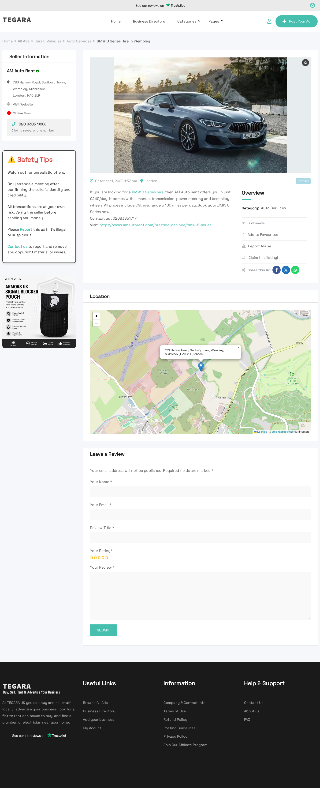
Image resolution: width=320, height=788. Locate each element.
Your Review (102, 567)
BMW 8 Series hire (148, 192)
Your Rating (101, 550)
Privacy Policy (175, 736)
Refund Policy (175, 719)
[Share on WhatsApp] (295, 270)
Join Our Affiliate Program (185, 745)
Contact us (17, 246)
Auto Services (273, 208)
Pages (213, 21)
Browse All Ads (95, 702)
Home (116, 21)
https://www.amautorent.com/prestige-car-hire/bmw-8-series (155, 224)
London (151, 181)
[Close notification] (312, 5)
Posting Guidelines (179, 728)
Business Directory (149, 21)
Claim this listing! (263, 257)
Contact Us (253, 702)
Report (26, 229)
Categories (186, 21)
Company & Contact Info (184, 702)
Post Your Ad (300, 21)
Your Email (100, 504)
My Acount (92, 728)
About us (251, 711)
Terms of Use (175, 711)
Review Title (102, 527)
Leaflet (262, 432)
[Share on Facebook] (276, 270)
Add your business (99, 719)
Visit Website (23, 104)
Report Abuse (259, 246)
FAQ (247, 719)
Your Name (101, 481)
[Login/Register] (269, 21)
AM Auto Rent (21, 70)
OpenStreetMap (283, 432)
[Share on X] (286, 270)
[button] (201, 367)
